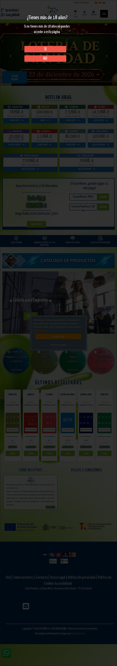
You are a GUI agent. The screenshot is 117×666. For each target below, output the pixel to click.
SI (45, 49)
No (45, 58)
